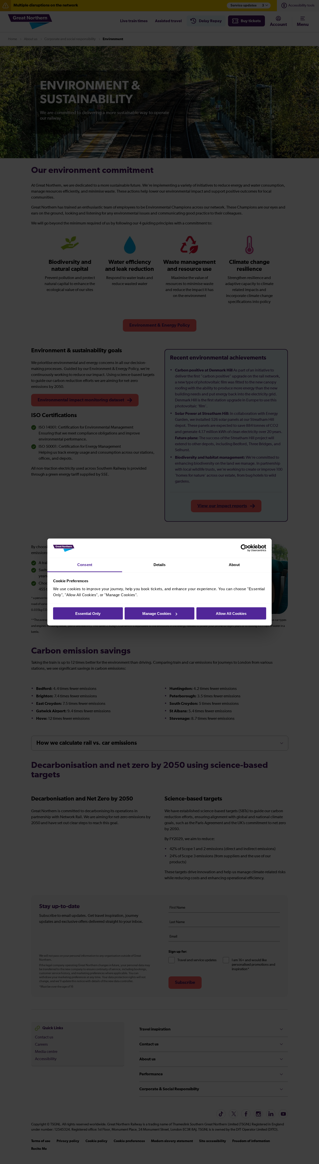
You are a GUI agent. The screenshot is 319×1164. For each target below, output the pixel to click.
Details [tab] (160, 564)
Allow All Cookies (231, 613)
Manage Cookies (156, 613)
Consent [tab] (84, 564)
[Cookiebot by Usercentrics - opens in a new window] (244, 548)
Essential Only (87, 613)
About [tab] (234, 564)
